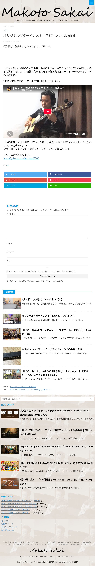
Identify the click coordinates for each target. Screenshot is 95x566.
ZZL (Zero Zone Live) (64, 542)
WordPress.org (7, 530)
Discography (14, 542)
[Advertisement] (47, 58)
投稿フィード (7, 524)
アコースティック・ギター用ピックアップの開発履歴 (51, 544)
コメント (11, 214)
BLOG (5, 542)
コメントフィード (9, 527)
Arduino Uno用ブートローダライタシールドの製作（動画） (53, 349)
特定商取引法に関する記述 (79, 544)
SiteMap (35, 542)
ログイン (5, 521)
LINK (22, 542)
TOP (42, 542)
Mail (28, 542)
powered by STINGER (71, 562)
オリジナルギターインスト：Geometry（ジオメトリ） (31, 390)
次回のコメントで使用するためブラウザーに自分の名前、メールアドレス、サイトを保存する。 (42, 271)
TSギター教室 (50, 542)
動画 (7, 165)
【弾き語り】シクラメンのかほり (16, 501)
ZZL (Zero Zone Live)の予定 (83, 542)
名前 (9, 243)
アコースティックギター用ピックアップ (19, 544)
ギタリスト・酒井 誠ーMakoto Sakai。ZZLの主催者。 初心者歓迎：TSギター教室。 (47, 556)
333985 (37, 501)
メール (10, 252)
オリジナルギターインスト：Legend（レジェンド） (49, 315)
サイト (9, 260)
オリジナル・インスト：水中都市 (23, 387)
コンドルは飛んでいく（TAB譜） (15, 510)
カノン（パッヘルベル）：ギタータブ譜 (19, 504)
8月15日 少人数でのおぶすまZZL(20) (42, 299)
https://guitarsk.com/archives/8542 (21, 158)
